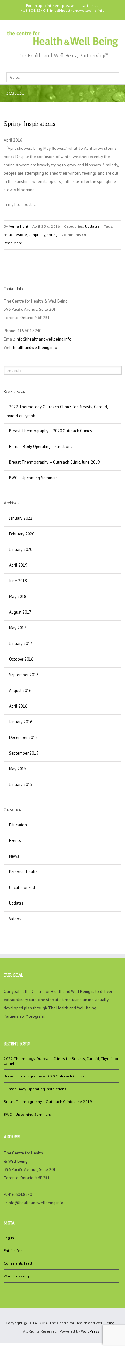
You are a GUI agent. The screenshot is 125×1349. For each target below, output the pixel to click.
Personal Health (23, 872)
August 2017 (20, 612)
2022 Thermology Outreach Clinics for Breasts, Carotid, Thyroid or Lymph (56, 411)
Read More (13, 243)
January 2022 (20, 518)
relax (8, 234)
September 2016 (23, 675)
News (14, 856)
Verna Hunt (18, 226)
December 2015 (23, 737)
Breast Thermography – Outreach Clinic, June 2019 (54, 462)
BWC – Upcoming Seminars (33, 477)
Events (15, 840)
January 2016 (20, 721)
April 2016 (18, 706)
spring (52, 234)
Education (18, 825)
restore (20, 234)
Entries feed (14, 1250)
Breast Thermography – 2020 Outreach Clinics (50, 430)
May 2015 (17, 768)
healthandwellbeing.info (35, 347)
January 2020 (20, 549)
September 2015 (23, 753)
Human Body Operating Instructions (40, 446)
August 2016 (20, 690)
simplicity (37, 234)
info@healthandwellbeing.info (77, 10)
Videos (15, 919)
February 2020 (21, 534)
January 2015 (20, 784)
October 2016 (21, 659)
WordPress (90, 1331)
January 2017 (20, 643)
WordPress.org (16, 1276)
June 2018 (18, 581)
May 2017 (17, 628)
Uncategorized (22, 887)
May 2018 (17, 596)
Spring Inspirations (29, 123)
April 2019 (18, 565)
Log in (9, 1237)
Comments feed (18, 1263)
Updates (92, 226)
